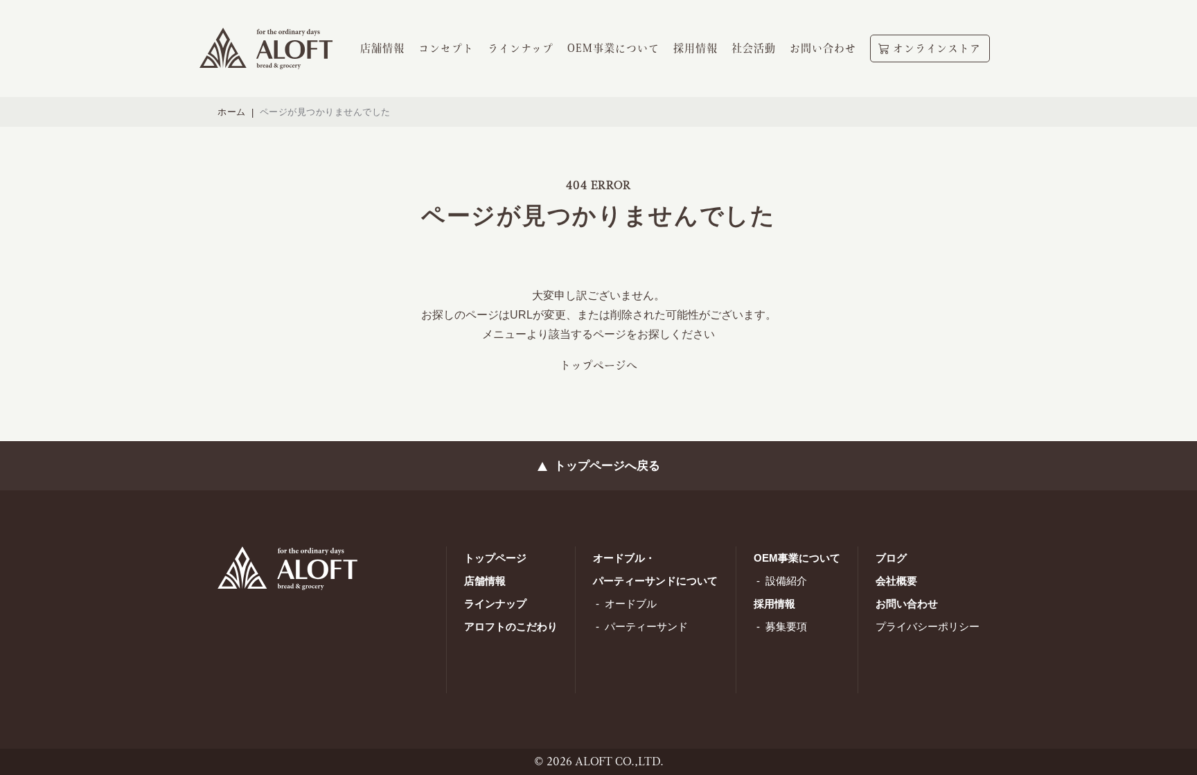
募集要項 (786, 626)
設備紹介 (786, 581)
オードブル (631, 603)
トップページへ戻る (607, 465)
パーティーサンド (646, 626)
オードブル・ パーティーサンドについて (655, 569)
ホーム (232, 112)
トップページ (495, 558)
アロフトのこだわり (511, 626)
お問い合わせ (907, 603)
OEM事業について (797, 558)
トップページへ (598, 365)
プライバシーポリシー (927, 626)
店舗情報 (485, 581)
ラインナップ (495, 603)
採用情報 (774, 603)
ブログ (891, 558)
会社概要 (896, 581)
